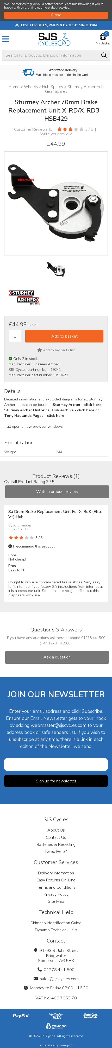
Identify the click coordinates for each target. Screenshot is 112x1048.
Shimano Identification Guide (56, 923)
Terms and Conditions (56, 887)
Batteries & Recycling (56, 844)
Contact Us (56, 837)
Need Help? (56, 851)
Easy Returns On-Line (56, 880)
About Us (56, 830)
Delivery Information (56, 873)
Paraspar (65, 1045)
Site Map (56, 901)
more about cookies (55, 7)
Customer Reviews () (34, 129)
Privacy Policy (56, 894)
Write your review (56, 134)
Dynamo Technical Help (56, 930)
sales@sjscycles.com (59, 979)
